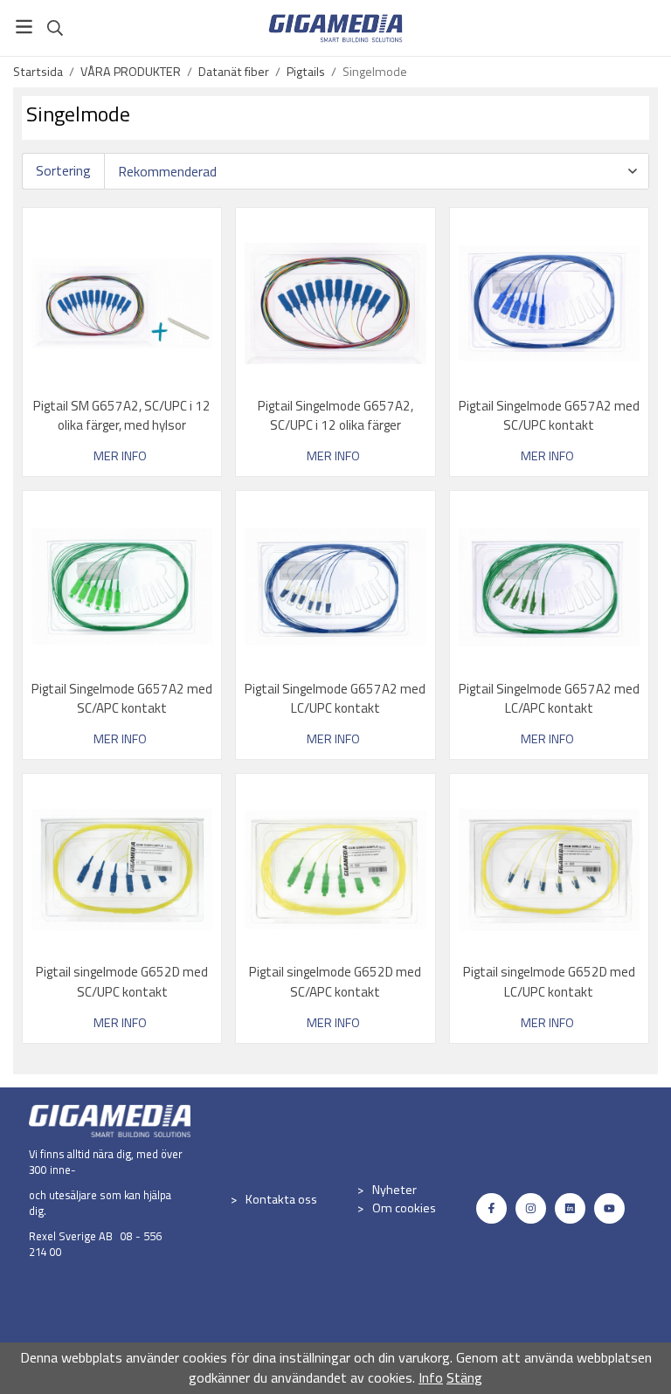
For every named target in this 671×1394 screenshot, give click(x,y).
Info (431, 1377)
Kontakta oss (281, 1199)
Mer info (120, 456)
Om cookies (404, 1208)
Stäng (464, 1377)
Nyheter (394, 1189)
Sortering (63, 171)
